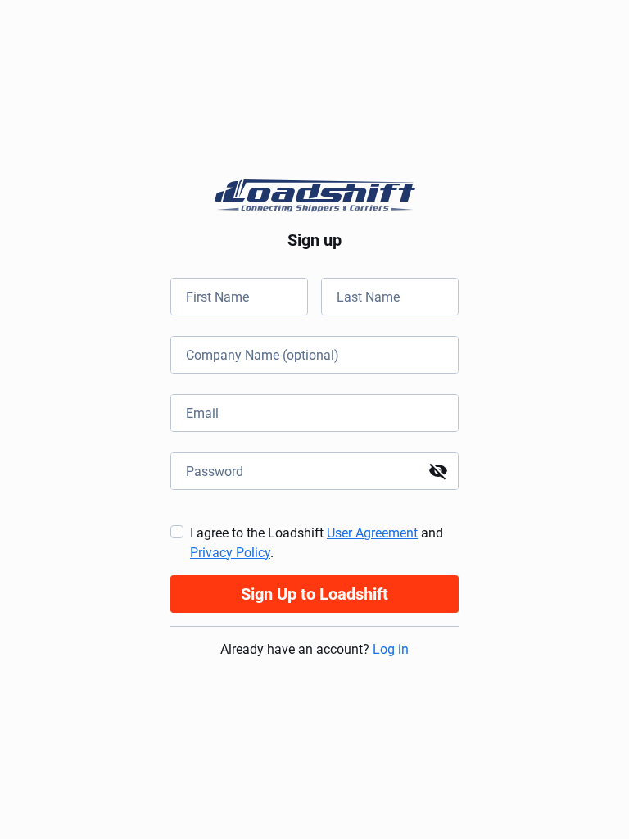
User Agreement (372, 533)
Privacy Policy (230, 552)
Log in (391, 649)
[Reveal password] (438, 471)
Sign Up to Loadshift (314, 594)
